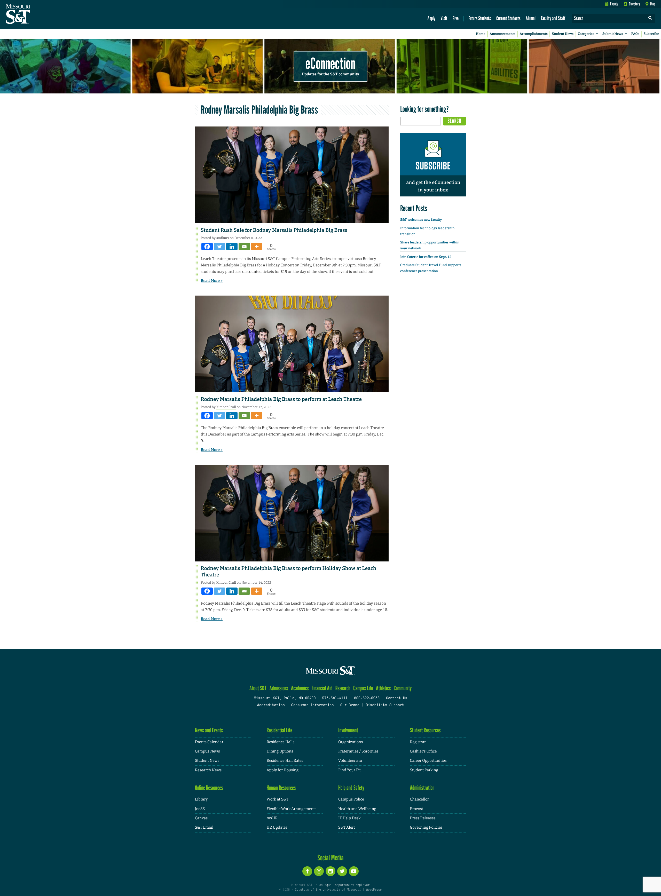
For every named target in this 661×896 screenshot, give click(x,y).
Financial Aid (322, 688)
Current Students (508, 18)
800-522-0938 (367, 698)
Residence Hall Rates (285, 760)
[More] (256, 246)
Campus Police (351, 799)
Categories (586, 34)
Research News (208, 770)
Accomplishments (534, 34)
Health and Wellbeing (357, 808)
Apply (431, 18)
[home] (34, 14)
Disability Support (385, 705)
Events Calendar (209, 742)
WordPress (374, 889)
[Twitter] (219, 246)
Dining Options (280, 751)
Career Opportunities (428, 760)
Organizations (350, 742)
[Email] (244, 246)
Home (480, 34)
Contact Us (396, 698)
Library (201, 799)
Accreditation (271, 705)
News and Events (209, 730)
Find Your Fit (349, 770)
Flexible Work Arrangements (292, 808)
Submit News (612, 34)
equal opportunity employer (346, 885)
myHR (272, 818)
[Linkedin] (232, 246)
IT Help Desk (349, 818)
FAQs (635, 34)
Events (614, 3)
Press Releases (423, 818)
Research (342, 688)
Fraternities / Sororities (358, 751)
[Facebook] (207, 246)
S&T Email (204, 827)
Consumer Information (312, 705)
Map (652, 3)
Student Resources (425, 730)
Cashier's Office (423, 751)
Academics (300, 688)
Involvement (348, 730)
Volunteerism (350, 760)
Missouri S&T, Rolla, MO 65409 (285, 698)
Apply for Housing (282, 770)
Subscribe (651, 34)
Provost (416, 808)
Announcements (502, 34)
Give (456, 18)
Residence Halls (281, 742)
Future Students (479, 18)
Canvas (201, 818)
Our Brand (349, 705)
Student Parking (424, 770)
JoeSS (200, 808)
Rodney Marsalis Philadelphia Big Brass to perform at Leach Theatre (282, 399)
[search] (650, 18)
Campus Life (363, 688)
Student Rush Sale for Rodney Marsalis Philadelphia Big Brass (274, 230)
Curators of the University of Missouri (328, 889)
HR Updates (277, 827)
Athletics (383, 688)
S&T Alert (346, 827)
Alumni (531, 18)
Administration (422, 787)
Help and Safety (351, 787)
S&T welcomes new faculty (421, 220)
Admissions (279, 688)
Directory (634, 3)
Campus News (207, 751)
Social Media (330, 857)
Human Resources (281, 787)
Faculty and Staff (553, 18)
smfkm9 (222, 238)
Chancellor (419, 799)
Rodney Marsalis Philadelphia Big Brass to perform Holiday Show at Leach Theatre (288, 571)
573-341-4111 (335, 698)
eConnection (330, 63)
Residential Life (279, 730)
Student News (562, 34)
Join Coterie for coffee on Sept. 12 (425, 257)
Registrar (418, 742)
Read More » (212, 280)
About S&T (258, 688)
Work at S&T (278, 799)
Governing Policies (426, 827)
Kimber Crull (226, 407)
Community (403, 688)
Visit (444, 18)
